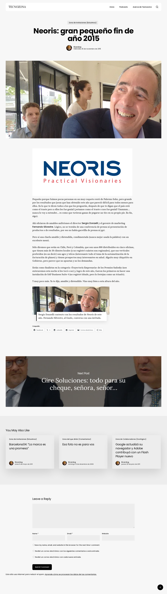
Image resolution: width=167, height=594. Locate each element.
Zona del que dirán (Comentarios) (76, 439)
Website (105, 533)
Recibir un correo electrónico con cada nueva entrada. (58, 557)
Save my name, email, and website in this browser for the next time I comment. (67, 545)
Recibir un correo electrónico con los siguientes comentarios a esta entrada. (67, 551)
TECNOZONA (17, 7)
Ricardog (77, 47)
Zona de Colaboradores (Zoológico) (131, 439)
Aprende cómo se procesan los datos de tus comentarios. (71, 574)
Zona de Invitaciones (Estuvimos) (82, 23)
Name (35, 533)
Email (70, 533)
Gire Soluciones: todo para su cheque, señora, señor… (83, 381)
